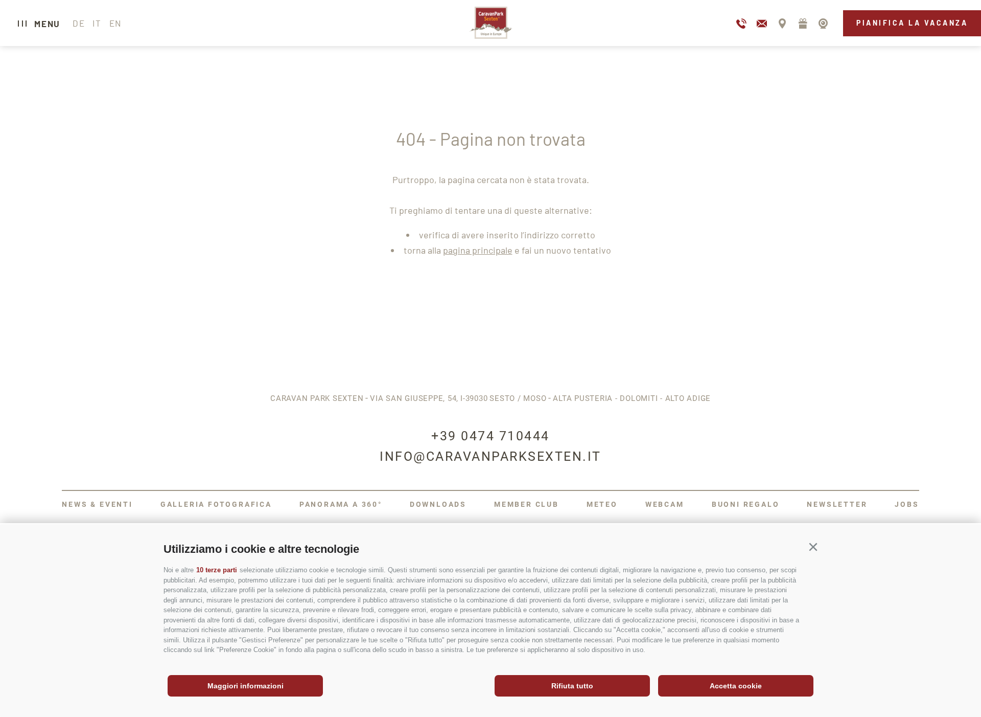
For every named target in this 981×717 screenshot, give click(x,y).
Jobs (907, 504)
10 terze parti (216, 570)
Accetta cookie (736, 686)
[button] (813, 547)
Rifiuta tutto (572, 686)
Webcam (664, 504)
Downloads (438, 504)
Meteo (602, 504)
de (79, 23)
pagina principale (477, 250)
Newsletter (837, 504)
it (96, 23)
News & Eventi (97, 504)
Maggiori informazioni (245, 686)
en (115, 23)
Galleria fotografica (216, 504)
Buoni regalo (746, 504)
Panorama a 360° (340, 504)
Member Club (526, 504)
